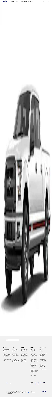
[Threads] (35, 383)
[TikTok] (38, 383)
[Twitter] (38, 382)
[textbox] (12, 340)
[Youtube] (41, 382)
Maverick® (44, 340)
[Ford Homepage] (44, 391)
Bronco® (39, 340)
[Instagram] (44, 382)
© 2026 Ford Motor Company (10, 391)
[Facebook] (35, 382)
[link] (15, 391)
